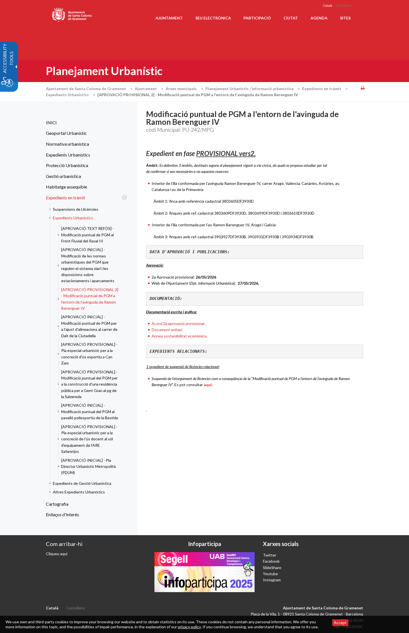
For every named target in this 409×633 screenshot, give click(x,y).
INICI (51, 122)
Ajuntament (146, 88)
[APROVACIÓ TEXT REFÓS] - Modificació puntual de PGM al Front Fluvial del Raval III (87, 234)
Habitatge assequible (66, 186)
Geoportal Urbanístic (66, 133)
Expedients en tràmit (322, 88)
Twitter (269, 555)
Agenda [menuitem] (319, 18)
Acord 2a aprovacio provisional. (178, 323)
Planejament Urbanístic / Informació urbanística (249, 88)
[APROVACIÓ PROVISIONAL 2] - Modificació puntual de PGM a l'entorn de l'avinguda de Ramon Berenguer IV (89, 299)
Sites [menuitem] (345, 18)
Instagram (272, 579)
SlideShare (272, 567)
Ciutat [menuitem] (291, 18)
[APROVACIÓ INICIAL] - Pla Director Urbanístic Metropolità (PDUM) (88, 466)
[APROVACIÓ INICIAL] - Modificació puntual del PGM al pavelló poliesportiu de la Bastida (89, 411)
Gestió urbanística (63, 176)
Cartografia (57, 504)
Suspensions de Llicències (75, 209)
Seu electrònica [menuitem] (213, 18)
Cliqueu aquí (56, 553)
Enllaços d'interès (62, 514)
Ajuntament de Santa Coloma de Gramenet (86, 88)
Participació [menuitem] (257, 18)
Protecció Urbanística (67, 165)
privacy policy (189, 626)
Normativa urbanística (67, 144)
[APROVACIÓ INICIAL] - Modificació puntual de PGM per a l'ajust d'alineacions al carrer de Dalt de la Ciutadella (89, 326)
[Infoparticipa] (204, 572)
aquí (208, 384)
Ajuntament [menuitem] (169, 18)
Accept (340, 622)
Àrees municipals (182, 88)
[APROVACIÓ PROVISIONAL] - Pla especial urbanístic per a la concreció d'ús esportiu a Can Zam (89, 353)
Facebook (271, 561)
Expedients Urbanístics (68, 94)
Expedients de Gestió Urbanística (82, 483)
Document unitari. (167, 329)
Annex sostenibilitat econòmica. (179, 336)
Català (327, 5)
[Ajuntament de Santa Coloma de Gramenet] (72, 14)
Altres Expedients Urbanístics (79, 492)
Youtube (270, 573)
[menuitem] (85, 122)
